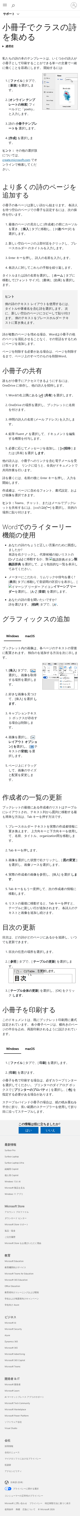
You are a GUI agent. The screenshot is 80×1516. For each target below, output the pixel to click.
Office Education (12, 1286)
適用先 (9, 46)
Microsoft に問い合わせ (16, 1503)
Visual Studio (11, 1428)
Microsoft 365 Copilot (15, 1360)
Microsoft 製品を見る (15, 1187)
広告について (29, 1509)
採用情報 (9, 1446)
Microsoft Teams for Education (19, 1273)
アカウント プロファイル (17, 1211)
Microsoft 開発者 (13, 1384)
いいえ (50, 1130)
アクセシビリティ (13, 1471)
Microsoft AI (10, 1322)
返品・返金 (10, 1230)
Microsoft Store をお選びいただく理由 (23, 1243)
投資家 (8, 1464)
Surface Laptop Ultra (14, 1162)
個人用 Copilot (11, 1175)
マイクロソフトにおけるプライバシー (23, 1458)
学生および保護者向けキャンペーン (22, 1298)
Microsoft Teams (12, 1366)
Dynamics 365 (11, 1341)
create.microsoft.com (16, 160)
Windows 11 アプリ (14, 1193)
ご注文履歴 (10, 1236)
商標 (18, 1509)
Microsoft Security (13, 1329)
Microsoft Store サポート (16, 1224)
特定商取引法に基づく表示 (57, 1503)
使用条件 (9, 1509)
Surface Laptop (12, 1156)
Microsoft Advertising (15, 1353)
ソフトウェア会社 (13, 1421)
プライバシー (36, 1503)
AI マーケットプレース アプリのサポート (24, 1396)
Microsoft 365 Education (16, 1279)
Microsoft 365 (11, 1347)
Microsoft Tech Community (17, 1403)
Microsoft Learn (12, 1390)
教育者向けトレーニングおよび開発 (22, 1292)
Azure (7, 1335)
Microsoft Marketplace (15, 1409)
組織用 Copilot (11, 1168)
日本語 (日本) (16, 1482)
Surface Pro (10, 1150)
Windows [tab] (12, 636)
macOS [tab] (30, 636)
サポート (9, 14)
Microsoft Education (14, 1261)
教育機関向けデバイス (15, 1267)
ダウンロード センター (16, 1218)
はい (28, 1130)
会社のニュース (12, 1452)
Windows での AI (13, 1181)
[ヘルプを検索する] (13, 5)
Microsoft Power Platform (17, 1415)
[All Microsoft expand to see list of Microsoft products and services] (5, 5)
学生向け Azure (12, 1304)
